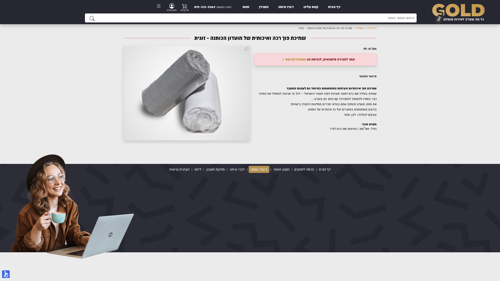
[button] (246, 49)
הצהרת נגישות (179, 169)
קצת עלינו (311, 7)
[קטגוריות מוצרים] (160, 6)
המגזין (264, 7)
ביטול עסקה (259, 169)
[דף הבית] (458, 11)
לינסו (197, 169)
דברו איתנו (286, 7)
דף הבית (334, 7)
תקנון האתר (281, 169)
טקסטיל (360, 28)
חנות (246, 7)
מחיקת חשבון (215, 169)
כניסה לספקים (304, 169)
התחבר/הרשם (295, 59)
